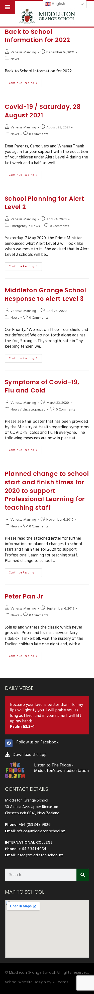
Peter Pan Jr (24, 596)
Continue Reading (25, 82)
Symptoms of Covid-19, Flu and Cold (42, 386)
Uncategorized (34, 409)
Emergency (19, 226)
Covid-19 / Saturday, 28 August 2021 (43, 111)
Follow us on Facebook (37, 742)
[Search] (82, 875)
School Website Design (25, 981)
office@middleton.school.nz (41, 831)
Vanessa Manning (23, 52)
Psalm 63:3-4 (22, 726)
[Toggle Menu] (7, 7)
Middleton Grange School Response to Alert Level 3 (45, 294)
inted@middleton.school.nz (40, 855)
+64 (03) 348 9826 (35, 824)
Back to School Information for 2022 (37, 36)
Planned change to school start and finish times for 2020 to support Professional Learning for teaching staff (47, 490)
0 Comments (38, 134)
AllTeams (60, 981)
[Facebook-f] (9, 743)
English (58, 4)
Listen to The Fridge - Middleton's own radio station (61, 768)
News (15, 59)
